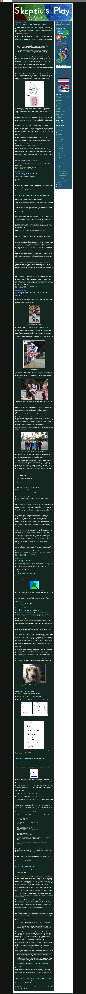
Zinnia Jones (59, 117)
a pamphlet (38, 73)
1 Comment (33, 189)
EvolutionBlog (59, 100)
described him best (19, 39)
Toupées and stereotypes (27, 487)
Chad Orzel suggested (20, 214)
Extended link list (59, 122)
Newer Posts (18, 986)
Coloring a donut (23, 560)
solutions (22, 861)
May (60, 150)
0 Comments (33, 167)
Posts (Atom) (24, 988)
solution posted (18, 601)
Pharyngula (58, 103)
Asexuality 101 (59, 62)
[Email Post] (30, 167)
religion (21, 168)
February (61, 155)
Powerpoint (17, 179)
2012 (59, 132)
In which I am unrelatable (27, 610)
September (61, 142)
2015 (59, 127)
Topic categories (59, 60)
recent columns (28, 41)
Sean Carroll (18, 268)
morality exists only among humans (38, 139)
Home (34, 986)
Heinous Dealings (60, 102)
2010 (59, 136)
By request (17, 693)
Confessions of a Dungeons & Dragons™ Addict (26, 876)
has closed (62, 24)
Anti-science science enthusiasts (30, 24)
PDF (16, 180)
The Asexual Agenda (60, 111)
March (60, 153)
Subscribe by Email (60, 59)
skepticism (30, 168)
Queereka (58, 105)
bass (21, 482)
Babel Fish (25, 933)
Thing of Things (59, 114)
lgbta (26, 190)
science (25, 168)
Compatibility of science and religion (32, 195)
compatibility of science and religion (32, 27)
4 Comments (33, 684)
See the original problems (20, 761)
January (61, 157)
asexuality (22, 190)
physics (22, 685)
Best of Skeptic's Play (60, 61)
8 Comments (34, 286)
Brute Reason (59, 99)
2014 (59, 128)
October (61, 141)
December (61, 137)
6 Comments (34, 603)
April (60, 151)
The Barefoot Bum (60, 112)
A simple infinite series (26, 691)
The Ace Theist (59, 109)
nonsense (25, 482)
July (60, 146)
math (21, 753)
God (21, 983)
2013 (59, 130)
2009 (59, 182)
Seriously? (38, 112)
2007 (59, 186)
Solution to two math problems (29, 758)
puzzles (22, 604)
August (60, 144)
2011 (59, 134)
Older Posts (50, 986)
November (61, 139)
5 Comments (33, 554)
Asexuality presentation (26, 173)
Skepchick (58, 108)
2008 (59, 184)
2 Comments (33, 860)
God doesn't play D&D (25, 866)
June (60, 148)
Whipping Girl (59, 116)
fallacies (22, 555)
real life (29, 482)
